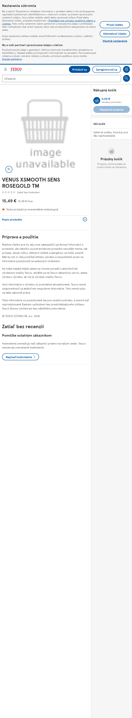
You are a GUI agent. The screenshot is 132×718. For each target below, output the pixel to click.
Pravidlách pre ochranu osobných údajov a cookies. (48, 22)
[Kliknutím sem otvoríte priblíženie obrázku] (9, 169)
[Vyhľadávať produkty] (126, 78)
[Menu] (5, 69)
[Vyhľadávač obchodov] (126, 69)
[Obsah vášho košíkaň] (96, 100)
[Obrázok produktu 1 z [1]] (45, 132)
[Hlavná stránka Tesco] (16, 69)
